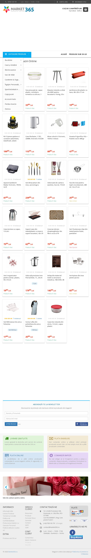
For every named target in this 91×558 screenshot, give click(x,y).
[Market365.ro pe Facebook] (72, 532)
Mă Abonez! (12, 424)
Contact (28, 523)
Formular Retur (30, 518)
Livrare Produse (8, 513)
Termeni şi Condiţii (9, 516)
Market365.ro (13, 552)
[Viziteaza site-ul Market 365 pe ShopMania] (76, 537)
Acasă (64, 54)
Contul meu (63, 2)
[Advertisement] (45, 32)
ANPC (27, 525)
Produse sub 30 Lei (78, 54)
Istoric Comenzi (30, 540)
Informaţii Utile (80, 2)
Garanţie (28, 520)
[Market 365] (18, 9)
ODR (26, 527)
